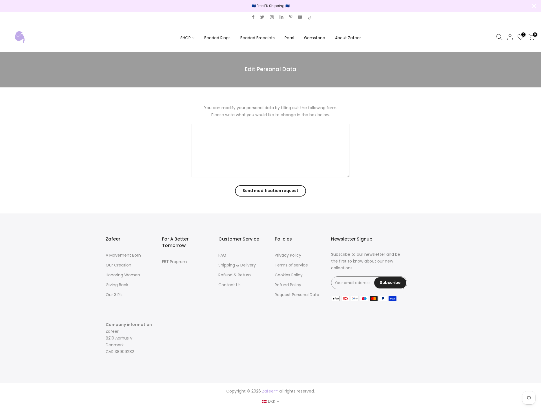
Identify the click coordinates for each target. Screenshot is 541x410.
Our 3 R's (114, 294)
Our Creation (118, 265)
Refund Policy (288, 285)
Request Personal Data (297, 294)
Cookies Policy (289, 275)
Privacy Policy (288, 255)
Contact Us (229, 285)
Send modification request (270, 190)
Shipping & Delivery (237, 265)
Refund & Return (234, 275)
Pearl (289, 38)
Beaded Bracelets (257, 38)
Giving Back (117, 285)
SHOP (185, 38)
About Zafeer (348, 38)
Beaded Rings (217, 38)
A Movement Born (123, 255)
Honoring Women (123, 275)
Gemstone (314, 38)
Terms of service (291, 265)
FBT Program (174, 261)
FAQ (222, 255)
